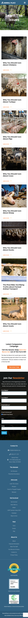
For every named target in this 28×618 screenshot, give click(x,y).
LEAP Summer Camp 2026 (14, 510)
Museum (14, 492)
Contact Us (14, 552)
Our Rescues (14, 471)
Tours (14, 525)
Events (14, 528)
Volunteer (14, 513)
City (2, 418)
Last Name (4, 397)
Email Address (5, 405)
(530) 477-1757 (15, 454)
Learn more (6, 70)
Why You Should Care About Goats (12, 325)
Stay (14, 531)
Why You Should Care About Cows (12, 175)
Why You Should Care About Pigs (12, 138)
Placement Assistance (14, 474)
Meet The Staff (14, 546)
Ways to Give (14, 516)
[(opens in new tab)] (14, 584)
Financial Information (14, 544)
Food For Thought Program (14, 489)
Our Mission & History (14, 549)
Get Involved (14, 502)
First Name (4, 390)
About (14, 541)
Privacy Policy (14, 555)
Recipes (14, 486)
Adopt (14, 507)
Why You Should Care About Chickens (12, 64)
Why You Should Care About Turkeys (12, 101)
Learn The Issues (14, 483)
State (3, 426)
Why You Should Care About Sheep (12, 212)
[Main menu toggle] (25, 3)
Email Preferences (6, 412)
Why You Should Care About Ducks (12, 249)
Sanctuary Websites (19, 615)
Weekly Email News (7, 414)
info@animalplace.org (15, 450)
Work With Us (14, 504)
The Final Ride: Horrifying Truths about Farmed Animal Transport (13, 287)
